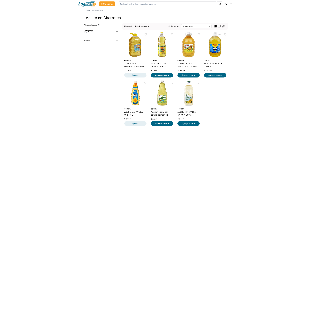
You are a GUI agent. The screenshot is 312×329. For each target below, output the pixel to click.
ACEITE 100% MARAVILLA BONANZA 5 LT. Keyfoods (134, 65)
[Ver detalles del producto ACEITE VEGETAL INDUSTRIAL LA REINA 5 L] (189, 45)
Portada (88, 10)
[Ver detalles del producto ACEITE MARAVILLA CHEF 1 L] (135, 93)
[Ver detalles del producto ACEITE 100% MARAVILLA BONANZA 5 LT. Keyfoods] (135, 45)
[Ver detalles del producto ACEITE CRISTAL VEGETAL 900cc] (162, 45)
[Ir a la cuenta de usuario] (225, 3)
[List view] (219, 26)
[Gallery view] (223, 26)
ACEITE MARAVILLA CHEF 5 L (213, 65)
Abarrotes (95, 10)
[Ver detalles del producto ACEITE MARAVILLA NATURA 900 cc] (189, 93)
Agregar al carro (162, 75)
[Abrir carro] (231, 3)
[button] (145, 34)
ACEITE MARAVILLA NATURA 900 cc (186, 113)
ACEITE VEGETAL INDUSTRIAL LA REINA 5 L (187, 65)
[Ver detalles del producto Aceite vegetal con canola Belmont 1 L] (162, 93)
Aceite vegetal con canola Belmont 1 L (159, 113)
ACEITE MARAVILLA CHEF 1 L (133, 113)
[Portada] (87, 4)
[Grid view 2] (215, 26)
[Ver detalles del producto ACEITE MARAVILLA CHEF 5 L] (215, 45)
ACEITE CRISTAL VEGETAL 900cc (158, 65)
